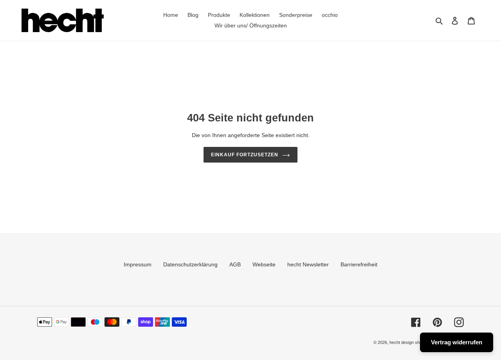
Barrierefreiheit (359, 264)
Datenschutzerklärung (190, 264)
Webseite (264, 264)
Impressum (137, 264)
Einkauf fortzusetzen (244, 154)
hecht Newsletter (308, 264)
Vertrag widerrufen (456, 342)
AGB (235, 264)
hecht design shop (406, 342)
